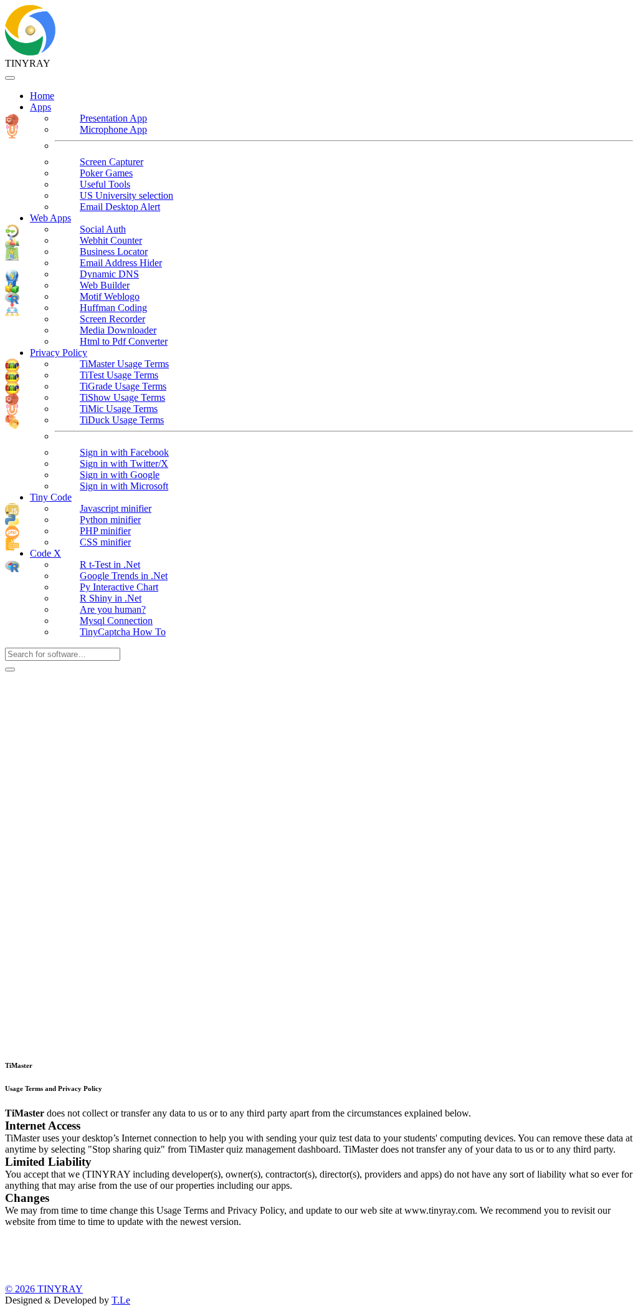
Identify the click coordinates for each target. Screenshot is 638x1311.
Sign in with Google (120, 474)
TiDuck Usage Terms (122, 420)
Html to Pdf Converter (124, 341)
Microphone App (113, 129)
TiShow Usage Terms (122, 397)
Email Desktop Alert (120, 206)
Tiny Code (51, 497)
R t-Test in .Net (110, 564)
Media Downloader (118, 330)
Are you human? (113, 609)
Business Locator (114, 251)
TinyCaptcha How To (123, 632)
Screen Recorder (112, 319)
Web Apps (50, 218)
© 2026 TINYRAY (44, 1289)
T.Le (121, 1300)
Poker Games (106, 173)
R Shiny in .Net (110, 598)
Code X (45, 553)
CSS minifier (105, 542)
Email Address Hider (121, 262)
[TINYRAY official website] (30, 52)
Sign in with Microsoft (124, 486)
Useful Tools (105, 184)
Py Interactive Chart (119, 587)
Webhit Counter (111, 240)
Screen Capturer (111, 161)
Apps (40, 107)
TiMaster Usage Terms (124, 363)
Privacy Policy (58, 352)
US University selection (126, 195)
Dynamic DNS (109, 274)
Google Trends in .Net (124, 575)
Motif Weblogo (110, 296)
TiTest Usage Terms (119, 375)
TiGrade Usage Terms (123, 386)
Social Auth (103, 229)
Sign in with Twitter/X (124, 463)
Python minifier (110, 519)
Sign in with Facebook (124, 452)
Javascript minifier (115, 508)
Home (42, 95)
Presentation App (113, 118)
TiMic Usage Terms (119, 408)
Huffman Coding (113, 307)
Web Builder (105, 285)
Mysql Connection (116, 620)
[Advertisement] (98, 859)
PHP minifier (105, 531)
